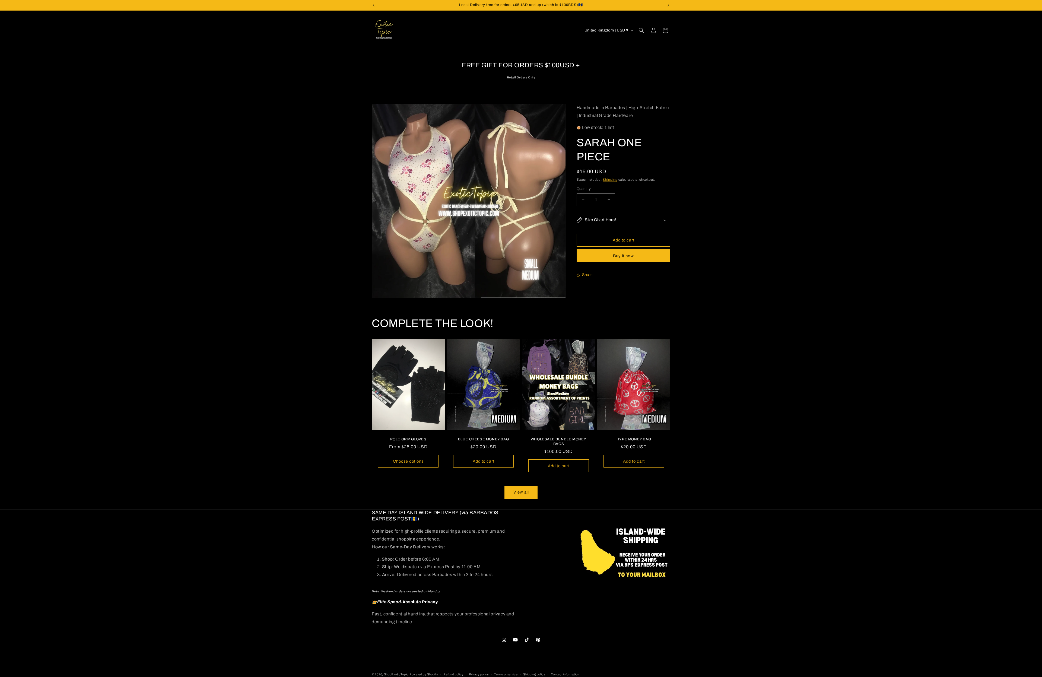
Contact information (565, 674)
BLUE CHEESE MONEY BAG (483, 439)
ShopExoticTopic (396, 674)
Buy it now (623, 256)
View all (521, 492)
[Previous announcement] (374, 5)
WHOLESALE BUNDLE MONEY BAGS (558, 442)
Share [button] (587, 275)
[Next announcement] (668, 5)
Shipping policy (534, 674)
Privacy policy (479, 674)
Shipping (610, 180)
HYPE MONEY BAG (634, 439)
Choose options (408, 461)
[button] (641, 30)
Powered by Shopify (423, 674)
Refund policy (453, 674)
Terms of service (505, 674)
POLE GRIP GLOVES (408, 439)
